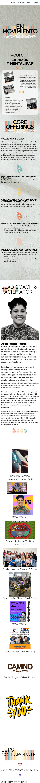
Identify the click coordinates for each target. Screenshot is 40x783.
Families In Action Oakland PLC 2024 (20, 569)
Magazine (12, 479)
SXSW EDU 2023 (20, 517)
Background (21, 2)
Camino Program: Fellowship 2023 (20, 677)
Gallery (29, 2)
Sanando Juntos (13, 541)
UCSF (24, 541)
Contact (36, 2)
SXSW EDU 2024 (20, 624)
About (13, 2)
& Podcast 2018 (25, 479)
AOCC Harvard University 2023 (20, 651)
